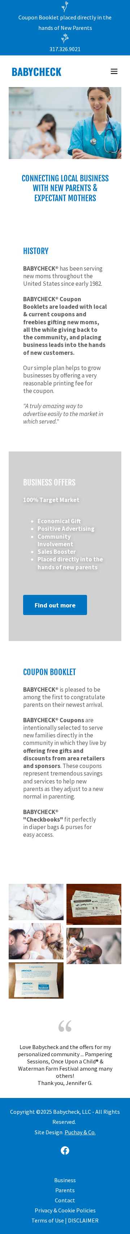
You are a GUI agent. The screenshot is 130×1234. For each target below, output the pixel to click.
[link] (48, 73)
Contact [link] (65, 1200)
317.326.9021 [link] (65, 49)
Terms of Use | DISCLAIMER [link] (65, 1220)
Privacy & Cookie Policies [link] (65, 1210)
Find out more (55, 605)
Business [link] (65, 1180)
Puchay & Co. (80, 1132)
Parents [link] (65, 1190)
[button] (114, 71)
